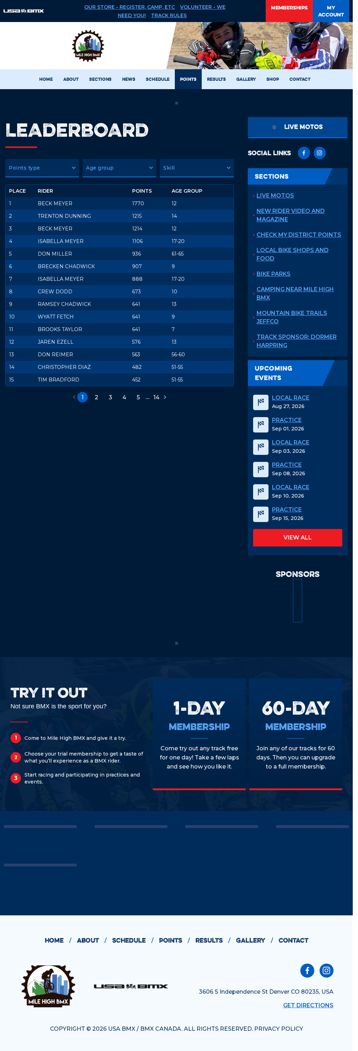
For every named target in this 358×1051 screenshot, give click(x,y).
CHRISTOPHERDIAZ (64, 367)
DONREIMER (55, 354)
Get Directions (308, 1005)
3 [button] (110, 397)
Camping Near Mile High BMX (295, 293)
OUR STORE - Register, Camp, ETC (129, 7)
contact (293, 940)
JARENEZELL (55, 342)
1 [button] (82, 397)
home (58, 940)
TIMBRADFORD (58, 380)
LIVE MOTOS (275, 195)
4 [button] (124, 397)
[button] (42, 168)
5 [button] (138, 397)
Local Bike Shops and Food (293, 254)
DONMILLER (55, 254)
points (174, 940)
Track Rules (169, 15)
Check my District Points (299, 234)
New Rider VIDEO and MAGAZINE (291, 215)
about (92, 940)
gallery (254, 940)
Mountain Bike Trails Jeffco (292, 317)
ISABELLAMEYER (61, 241)
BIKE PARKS (274, 274)
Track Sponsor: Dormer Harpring (297, 341)
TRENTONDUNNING (64, 216)
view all (298, 537)
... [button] (147, 397)
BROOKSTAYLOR (60, 329)
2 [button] (96, 397)
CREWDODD (55, 291)
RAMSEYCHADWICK (64, 304)
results (212, 940)
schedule (132, 940)
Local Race (290, 398)
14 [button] (156, 397)
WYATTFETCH (56, 317)
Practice (287, 420)
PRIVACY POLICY (278, 1028)
